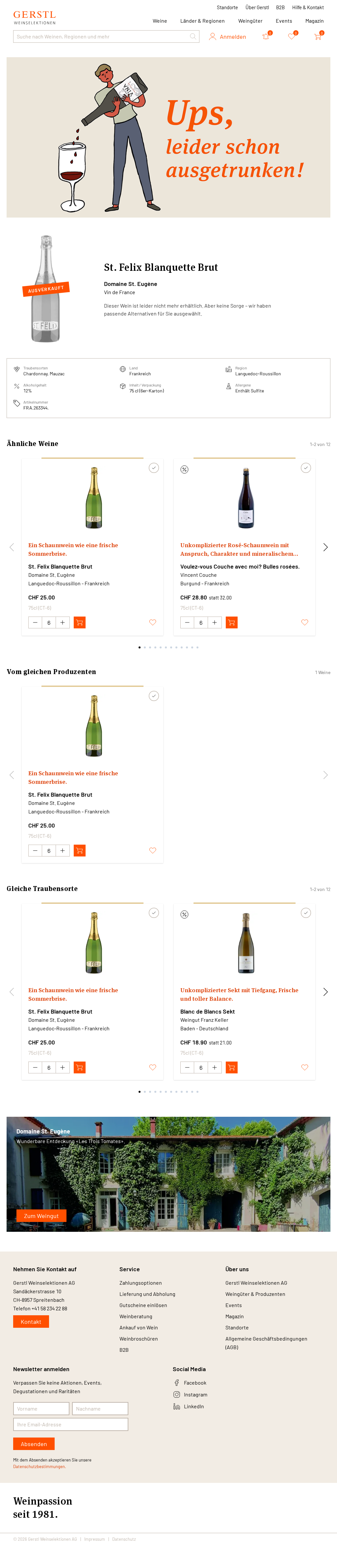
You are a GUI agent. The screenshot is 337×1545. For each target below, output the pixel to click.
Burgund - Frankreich (204, 583)
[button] (193, 36)
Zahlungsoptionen (140, 1282)
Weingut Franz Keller (204, 1020)
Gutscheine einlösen (143, 1305)
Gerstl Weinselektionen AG (256, 1282)
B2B (280, 7)
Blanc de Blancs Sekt (207, 1011)
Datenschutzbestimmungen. (39, 1466)
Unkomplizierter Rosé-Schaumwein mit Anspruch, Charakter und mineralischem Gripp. (236, 549)
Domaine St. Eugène (130, 283)
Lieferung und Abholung (147, 1294)
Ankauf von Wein (138, 1327)
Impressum (94, 1539)
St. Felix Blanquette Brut (60, 566)
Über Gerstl (257, 7)
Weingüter (250, 20)
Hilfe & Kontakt (308, 7)
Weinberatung (135, 1316)
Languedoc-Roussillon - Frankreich (69, 583)
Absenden (34, 1443)
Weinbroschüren (138, 1338)
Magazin (314, 20)
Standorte (227, 7)
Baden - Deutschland (204, 1028)
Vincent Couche (198, 575)
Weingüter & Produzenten (255, 1294)
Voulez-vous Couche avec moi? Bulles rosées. (240, 566)
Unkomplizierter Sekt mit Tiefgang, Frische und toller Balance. (239, 994)
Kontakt (31, 1321)
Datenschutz (124, 1539)
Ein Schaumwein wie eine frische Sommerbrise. (73, 549)
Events (284, 20)
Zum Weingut (41, 1215)
